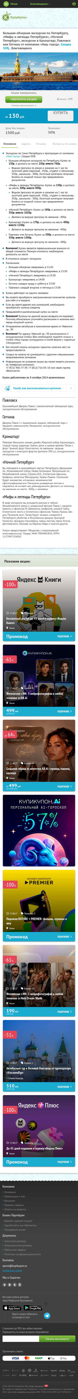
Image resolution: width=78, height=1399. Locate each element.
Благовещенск (39, 4)
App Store (12, 1308)
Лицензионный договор (18, 1245)
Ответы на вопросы (15, 1209)
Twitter (15, 1285)
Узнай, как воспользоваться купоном (37, 388)
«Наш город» (13, 156)
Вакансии (9, 1200)
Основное (9, 144)
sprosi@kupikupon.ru (15, 1266)
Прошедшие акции (15, 1229)
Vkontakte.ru (10, 1285)
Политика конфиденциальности (22, 1254)
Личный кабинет (74, 4)
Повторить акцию (24, 99)
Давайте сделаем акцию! (18, 1220)
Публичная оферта (15, 1249)
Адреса (26, 144)
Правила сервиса (14, 1205)
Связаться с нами (12, 1270)
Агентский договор (15, 1241)
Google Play (32, 1308)
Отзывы (41, 144)
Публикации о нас (14, 1196)
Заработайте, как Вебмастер (20, 1225)
